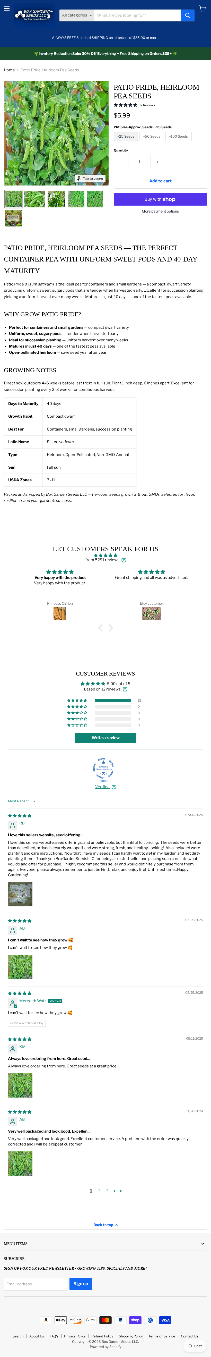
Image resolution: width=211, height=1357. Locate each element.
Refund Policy (102, 1336)
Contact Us (189, 1336)
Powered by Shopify (105, 1347)
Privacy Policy (75, 1336)
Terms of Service (161, 1336)
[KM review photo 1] (20, 1085)
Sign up (81, 1283)
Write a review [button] (106, 737)
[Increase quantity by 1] (158, 162)
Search (18, 1336)
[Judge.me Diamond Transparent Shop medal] (103, 768)
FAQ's (54, 1336)
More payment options (160, 211)
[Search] (188, 15)
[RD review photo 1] (20, 894)
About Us (36, 1336)
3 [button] (107, 1191)
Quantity (121, 150)
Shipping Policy (131, 1336)
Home (9, 70)
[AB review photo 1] (20, 967)
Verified (102, 787)
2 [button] (99, 1191)
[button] (13, 199)
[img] (105, 555)
